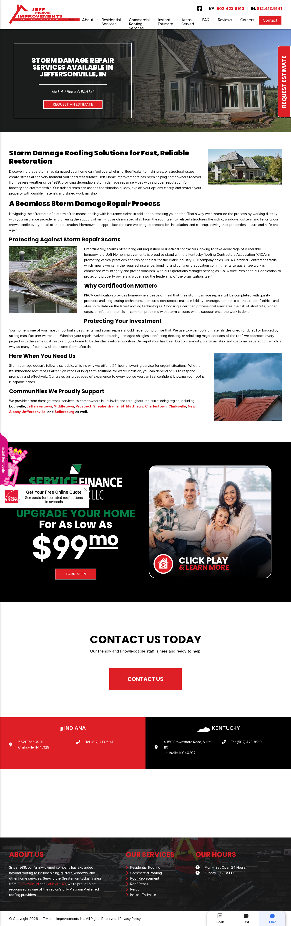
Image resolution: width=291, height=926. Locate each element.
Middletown (64, 406)
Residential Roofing (145, 867)
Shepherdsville (106, 406)
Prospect (83, 406)
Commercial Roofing (146, 873)
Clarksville (177, 406)
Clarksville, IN (28, 884)
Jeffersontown (39, 406)
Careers (247, 20)
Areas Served (187, 22)
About (87, 20)
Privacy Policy (130, 919)
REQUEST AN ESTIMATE (73, 104)
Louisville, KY (56, 884)
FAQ (206, 20)
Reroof (135, 889)
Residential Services (111, 22)
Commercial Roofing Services (139, 24)
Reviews (225, 20)
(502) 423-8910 (249, 742)
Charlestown (156, 406)
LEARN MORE (76, 574)
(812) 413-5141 (102, 742)
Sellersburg (64, 412)
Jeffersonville (33, 412)
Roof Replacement (144, 878)
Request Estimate (284, 82)
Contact (270, 20)
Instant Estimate (165, 22)
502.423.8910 (230, 8)
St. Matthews (131, 406)
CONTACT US (145, 679)
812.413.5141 (269, 8)
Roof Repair (139, 884)
